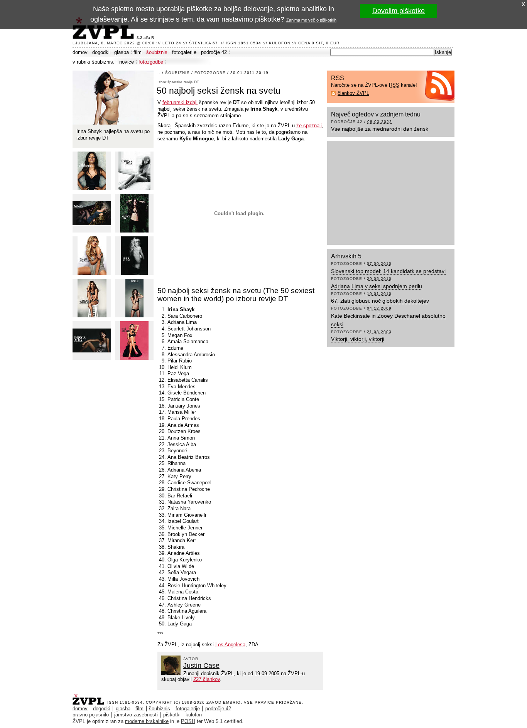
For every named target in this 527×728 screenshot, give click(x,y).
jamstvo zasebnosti (136, 715)
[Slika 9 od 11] (134, 298)
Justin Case (201, 665)
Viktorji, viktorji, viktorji (357, 339)
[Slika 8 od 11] (92, 298)
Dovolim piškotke (398, 11)
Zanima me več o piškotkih (311, 20)
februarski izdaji (180, 102)
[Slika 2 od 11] (92, 171)
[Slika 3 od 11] (134, 171)
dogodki (101, 52)
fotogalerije (184, 52)
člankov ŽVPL (353, 93)
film (137, 52)
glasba (121, 52)
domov (80, 52)
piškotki (172, 715)
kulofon (194, 715)
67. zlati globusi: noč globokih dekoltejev (380, 301)
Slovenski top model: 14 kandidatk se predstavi (388, 271)
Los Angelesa (230, 644)
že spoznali (309, 125)
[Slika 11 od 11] (134, 340)
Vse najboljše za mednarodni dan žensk (379, 129)
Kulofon (280, 43)
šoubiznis (156, 52)
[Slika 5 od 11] (134, 213)
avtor (190, 659)
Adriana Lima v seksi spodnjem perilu (376, 286)
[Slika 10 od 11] (92, 340)
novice (126, 62)
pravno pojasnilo (91, 715)
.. (158, 73)
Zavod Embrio (223, 702)
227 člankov (206, 679)
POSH (188, 721)
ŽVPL (90, 697)
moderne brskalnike (147, 721)
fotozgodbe (151, 62)
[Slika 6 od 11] (92, 255)
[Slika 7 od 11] (134, 255)
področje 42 (214, 52)
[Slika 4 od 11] (92, 213)
